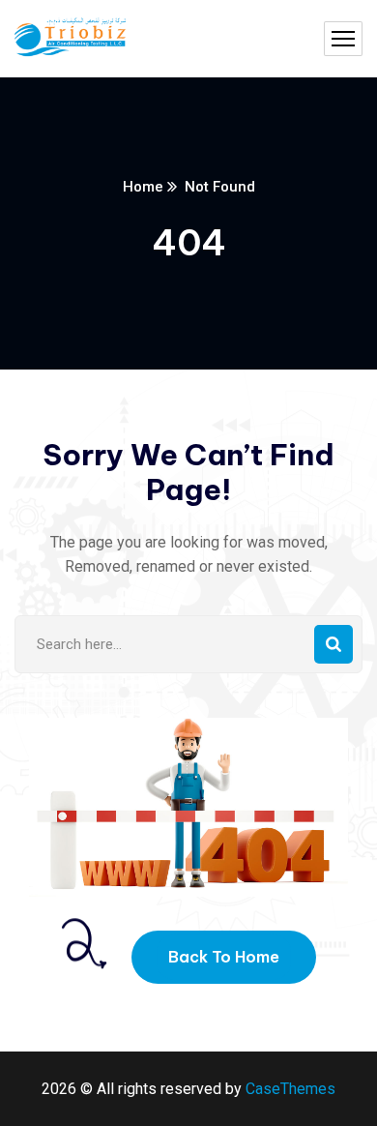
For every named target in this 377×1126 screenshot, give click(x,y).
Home (143, 186)
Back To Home (223, 956)
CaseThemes (290, 1089)
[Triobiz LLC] (70, 39)
